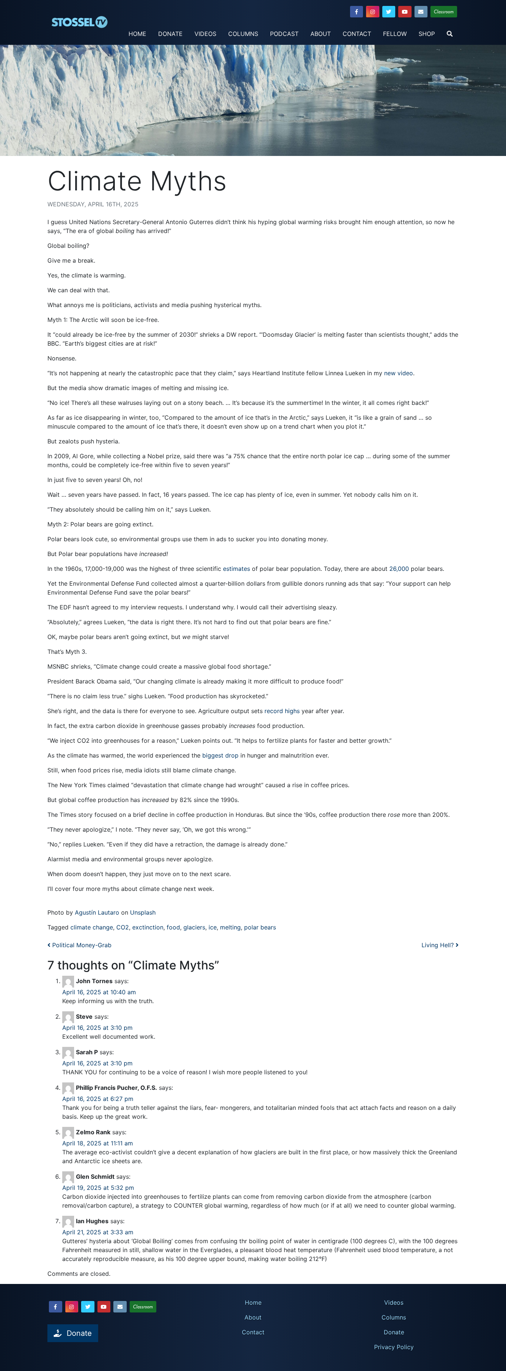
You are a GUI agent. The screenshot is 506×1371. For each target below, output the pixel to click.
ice (213, 927)
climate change (91, 927)
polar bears (260, 927)
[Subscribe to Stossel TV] (421, 11)
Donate (170, 33)
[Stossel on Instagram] (372, 11)
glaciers (194, 927)
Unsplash (143, 912)
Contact (357, 33)
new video (398, 373)
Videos (205, 33)
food (173, 927)
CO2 (122, 927)
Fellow (395, 33)
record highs (282, 711)
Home (137, 33)
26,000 (399, 568)
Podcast (284, 33)
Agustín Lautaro (97, 912)
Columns (243, 33)
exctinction (147, 927)
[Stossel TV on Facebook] (356, 11)
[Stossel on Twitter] (389, 11)
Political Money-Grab (80, 945)
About (320, 33)
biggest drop (220, 755)
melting (230, 927)
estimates (236, 568)
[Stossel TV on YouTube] (405, 11)
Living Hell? (439, 945)
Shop (427, 33)
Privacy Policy (394, 1347)
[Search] (450, 34)
